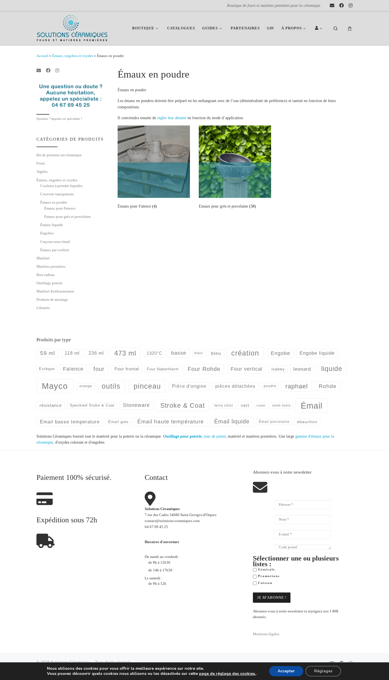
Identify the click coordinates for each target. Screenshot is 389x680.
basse (178, 353)
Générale (266, 569)
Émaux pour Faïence (60, 208)
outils (111, 386)
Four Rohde (204, 369)
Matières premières (50, 266)
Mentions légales (266, 634)
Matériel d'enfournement (55, 291)
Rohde (328, 386)
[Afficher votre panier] (350, 28)
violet (261, 405)
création (245, 353)
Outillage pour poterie (182, 436)
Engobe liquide (317, 353)
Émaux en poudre (53, 202)
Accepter (286, 671)
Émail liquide (231, 421)
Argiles (42, 171)
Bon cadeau (45, 275)
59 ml (47, 353)
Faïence (73, 369)
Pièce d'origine (189, 386)
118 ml (72, 353)
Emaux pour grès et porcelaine (67, 216)
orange (85, 386)
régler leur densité (171, 117)
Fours (40, 163)
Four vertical (247, 369)
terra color (223, 405)
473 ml (125, 353)
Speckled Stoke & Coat (92, 405)
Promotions (268, 576)
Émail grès (118, 422)
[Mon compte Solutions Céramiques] (319, 28)
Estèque (47, 369)
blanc (199, 353)
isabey (278, 369)
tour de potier (215, 436)
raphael (296, 386)
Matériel (43, 258)
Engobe (280, 353)
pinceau (147, 386)
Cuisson (265, 582)
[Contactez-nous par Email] (332, 6)
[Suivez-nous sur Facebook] (341, 6)
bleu (216, 353)
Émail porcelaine (274, 422)
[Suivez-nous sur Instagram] (351, 6)
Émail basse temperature (70, 422)
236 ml (96, 353)
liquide (331, 368)
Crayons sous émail (55, 241)
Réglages (323, 671)
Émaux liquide (51, 225)
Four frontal (126, 368)
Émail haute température (170, 422)
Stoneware (136, 405)
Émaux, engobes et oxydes (72, 56)
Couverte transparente (57, 194)
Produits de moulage (52, 299)
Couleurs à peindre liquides (61, 186)
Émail (311, 405)
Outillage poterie (49, 283)
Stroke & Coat (182, 405)
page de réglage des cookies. (227, 673)
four (99, 369)
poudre (270, 386)
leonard (302, 369)
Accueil (42, 56)
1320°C (154, 353)
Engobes (47, 233)
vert (245, 405)
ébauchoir (307, 421)
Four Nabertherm (163, 369)
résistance (51, 405)
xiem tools (281, 405)
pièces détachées (235, 386)
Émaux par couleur (54, 250)
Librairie (43, 308)
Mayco (55, 386)
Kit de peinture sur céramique (59, 155)
